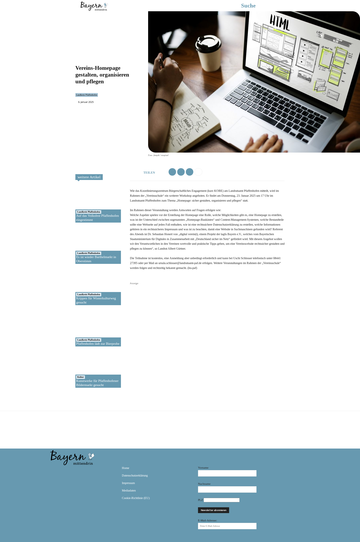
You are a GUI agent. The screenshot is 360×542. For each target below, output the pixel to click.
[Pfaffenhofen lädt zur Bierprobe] (89, 327)
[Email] (189, 172)
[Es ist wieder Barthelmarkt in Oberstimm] (89, 245)
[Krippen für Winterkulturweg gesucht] (89, 286)
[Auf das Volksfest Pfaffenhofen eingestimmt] (89, 204)
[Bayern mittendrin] (94, 5)
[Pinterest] (75, 470)
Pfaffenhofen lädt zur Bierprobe (97, 344)
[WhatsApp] (181, 172)
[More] (198, 172)
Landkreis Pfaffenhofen (86, 95)
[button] (254, 5)
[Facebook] (172, 172)
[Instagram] (64, 470)
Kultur (80, 377)
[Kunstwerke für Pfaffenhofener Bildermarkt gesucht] (89, 369)
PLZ (201, 499)
